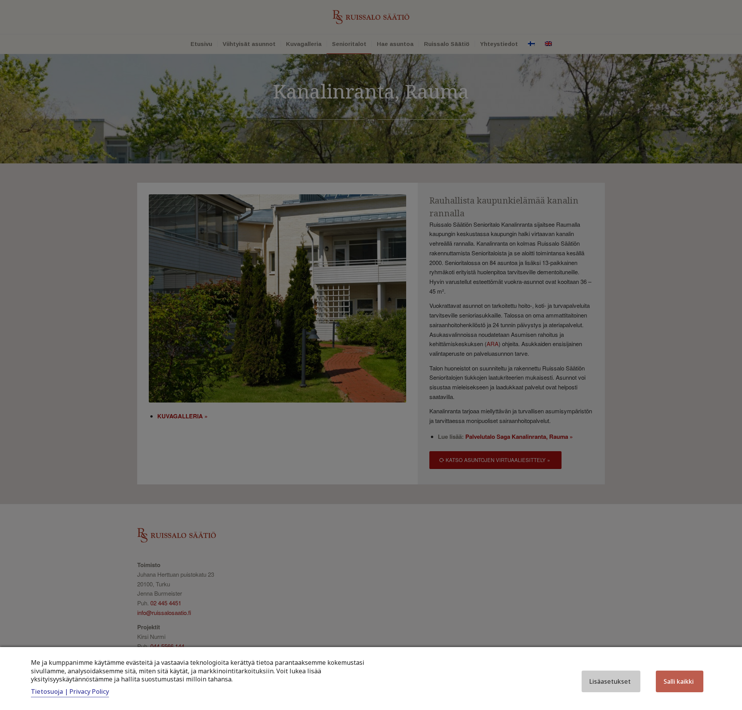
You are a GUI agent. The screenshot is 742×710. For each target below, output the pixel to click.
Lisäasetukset (610, 681)
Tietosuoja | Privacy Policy (70, 691)
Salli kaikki (679, 681)
